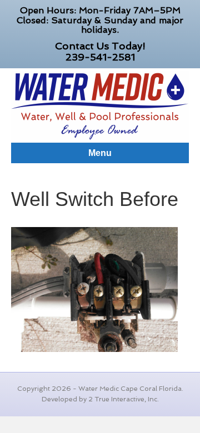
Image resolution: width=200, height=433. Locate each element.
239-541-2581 (100, 57)
